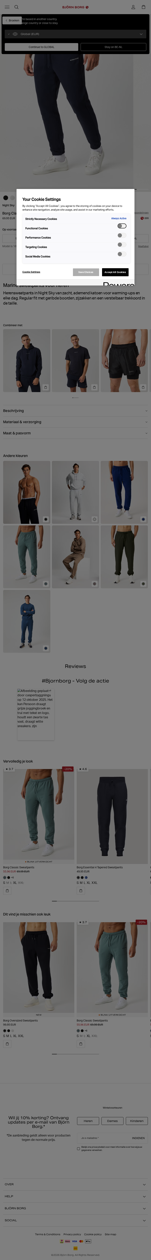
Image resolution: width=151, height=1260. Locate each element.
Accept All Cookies (115, 272)
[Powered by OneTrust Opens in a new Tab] (118, 283)
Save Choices (85, 272)
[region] (75, 237)
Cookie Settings (31, 272)
